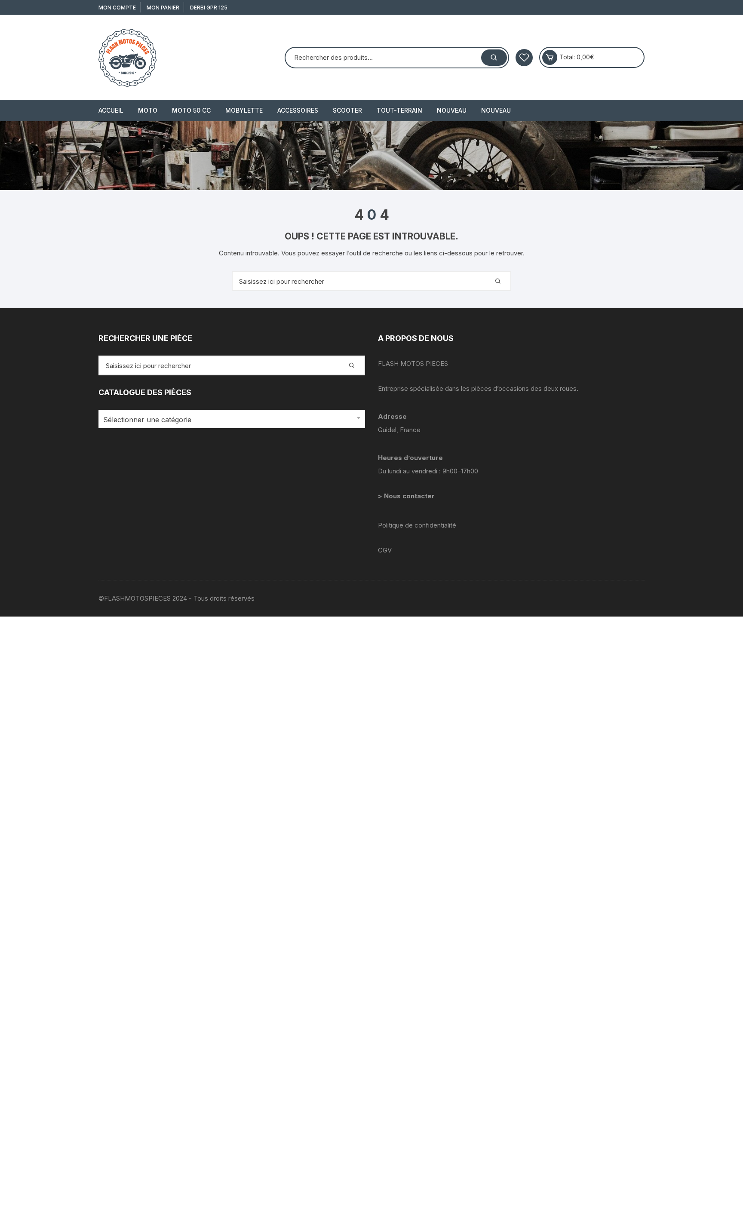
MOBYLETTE (244, 110)
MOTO (147, 110)
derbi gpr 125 (208, 7)
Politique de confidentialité (417, 525)
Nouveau (452, 110)
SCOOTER (347, 110)
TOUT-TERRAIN (399, 110)
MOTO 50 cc (191, 110)
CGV (385, 550)
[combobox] (231, 419)
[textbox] (229, 420)
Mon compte (117, 7)
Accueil (110, 110)
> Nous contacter (407, 496)
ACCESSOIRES (297, 110)
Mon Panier (163, 7)
